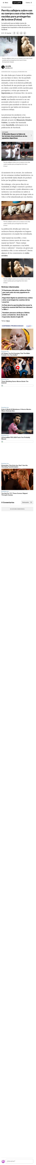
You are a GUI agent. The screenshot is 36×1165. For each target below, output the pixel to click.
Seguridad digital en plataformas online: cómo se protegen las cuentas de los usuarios (17, 300)
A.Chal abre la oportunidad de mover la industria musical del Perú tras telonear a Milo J (17, 307)
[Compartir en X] (17, 33)
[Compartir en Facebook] (14, 33)
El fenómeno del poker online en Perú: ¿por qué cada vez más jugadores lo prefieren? (16, 292)
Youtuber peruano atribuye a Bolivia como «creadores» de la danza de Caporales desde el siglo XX (16, 314)
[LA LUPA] (17, 2)
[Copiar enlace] (24, 33)
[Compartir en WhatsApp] (21, 33)
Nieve (8, 321)
